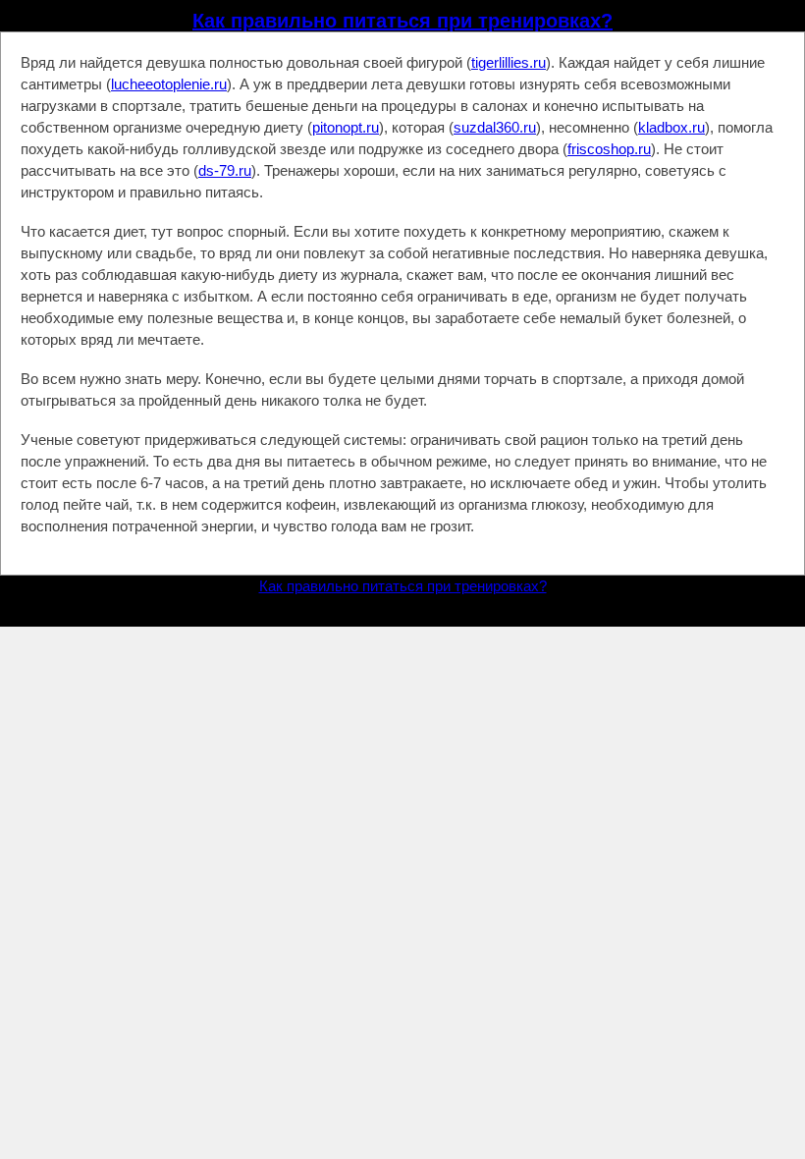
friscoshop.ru (609, 148)
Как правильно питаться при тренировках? (402, 20)
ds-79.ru (224, 170)
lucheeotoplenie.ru (169, 84)
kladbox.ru (671, 127)
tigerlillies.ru (508, 62)
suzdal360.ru (495, 127)
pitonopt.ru (345, 127)
